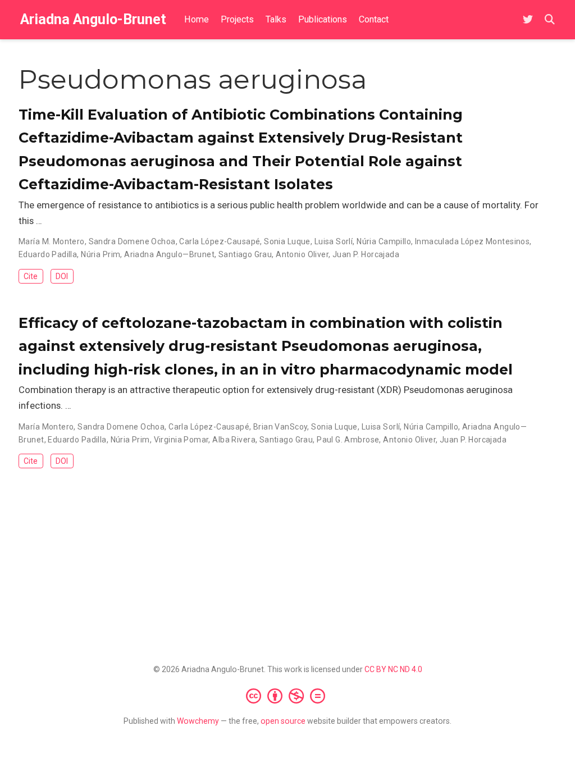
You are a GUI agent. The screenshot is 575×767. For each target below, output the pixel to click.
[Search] (550, 19)
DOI (62, 276)
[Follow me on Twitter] (528, 19)
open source (283, 720)
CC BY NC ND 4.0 (393, 669)
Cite (31, 276)
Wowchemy (198, 720)
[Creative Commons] (288, 695)
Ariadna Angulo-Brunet (93, 19)
